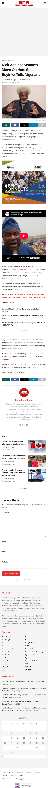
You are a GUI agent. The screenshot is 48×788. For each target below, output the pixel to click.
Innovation (6, 661)
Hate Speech (7, 357)
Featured (10, 60)
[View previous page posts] (22, 332)
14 (37, 738)
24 (11, 748)
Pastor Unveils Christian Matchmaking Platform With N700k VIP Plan (13, 472)
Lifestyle (5, 667)
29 (43, 748)
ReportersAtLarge (10, 80)
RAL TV (13, 775)
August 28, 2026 (9, 450)
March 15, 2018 (24, 80)
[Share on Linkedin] (33, 125)
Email (5, 551)
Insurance (6, 664)
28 (37, 748)
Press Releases (31, 649)
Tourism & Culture (32, 661)
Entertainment (7, 649)
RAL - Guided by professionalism (20, 779)
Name (5, 541)
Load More (24, 488)
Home (4, 60)
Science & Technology (34, 652)
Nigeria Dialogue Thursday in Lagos (24, 270)
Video (27, 664)
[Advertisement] (24, 32)
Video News (29, 667)
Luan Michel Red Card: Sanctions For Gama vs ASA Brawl (23, 682)
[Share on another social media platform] (42, 125)
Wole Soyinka (19, 372)
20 (30, 743)
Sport (27, 658)
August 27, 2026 (9, 481)
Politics (28, 646)
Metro (4, 670)
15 (43, 738)
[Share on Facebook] (15, 125)
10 (11, 738)
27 (30, 748)
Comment (6, 512)
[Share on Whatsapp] (6, 125)
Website (5, 562)
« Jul (3, 756)
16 (5, 743)
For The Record (8, 655)
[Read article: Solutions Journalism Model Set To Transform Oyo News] (37, 461)
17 (11, 743)
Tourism (38, 773)
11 (17, 738)
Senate (9, 372)
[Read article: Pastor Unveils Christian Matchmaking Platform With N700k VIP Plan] (37, 475)
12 (24, 738)
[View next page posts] (26, 332)
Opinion (28, 640)
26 (24, 748)
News (32, 442)
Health (4, 658)
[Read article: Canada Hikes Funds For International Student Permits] (37, 446)
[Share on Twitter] (24, 125)
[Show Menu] (3, 3)
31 (11, 753)
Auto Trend (6, 637)
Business (5, 643)
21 (37, 743)
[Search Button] (45, 3)
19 (24, 743)
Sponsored (29, 655)
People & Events (31, 643)
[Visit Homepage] (24, 3)
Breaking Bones (8, 640)
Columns (5, 646)
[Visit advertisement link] (24, 182)
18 (18, 743)
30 (5, 753)
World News (30, 670)
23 (5, 748)
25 (18, 748)
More (21, 775)
